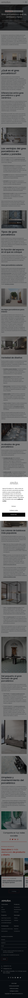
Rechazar (14, 506)
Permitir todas (13, 514)
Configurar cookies (13, 510)
